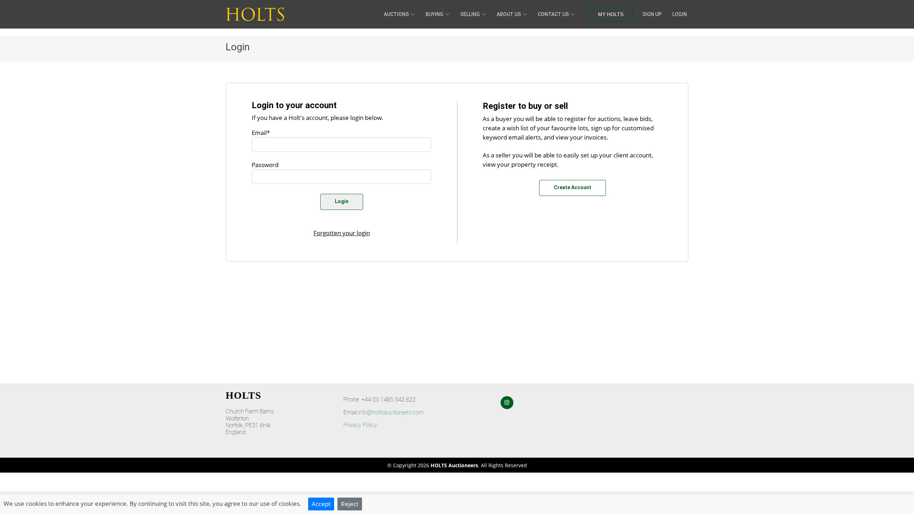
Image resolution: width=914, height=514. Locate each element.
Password (265, 164)
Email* (261, 132)
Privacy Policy (360, 425)
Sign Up (652, 14)
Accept (321, 503)
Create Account (572, 187)
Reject (349, 503)
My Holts (610, 14)
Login (679, 14)
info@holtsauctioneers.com (391, 412)
